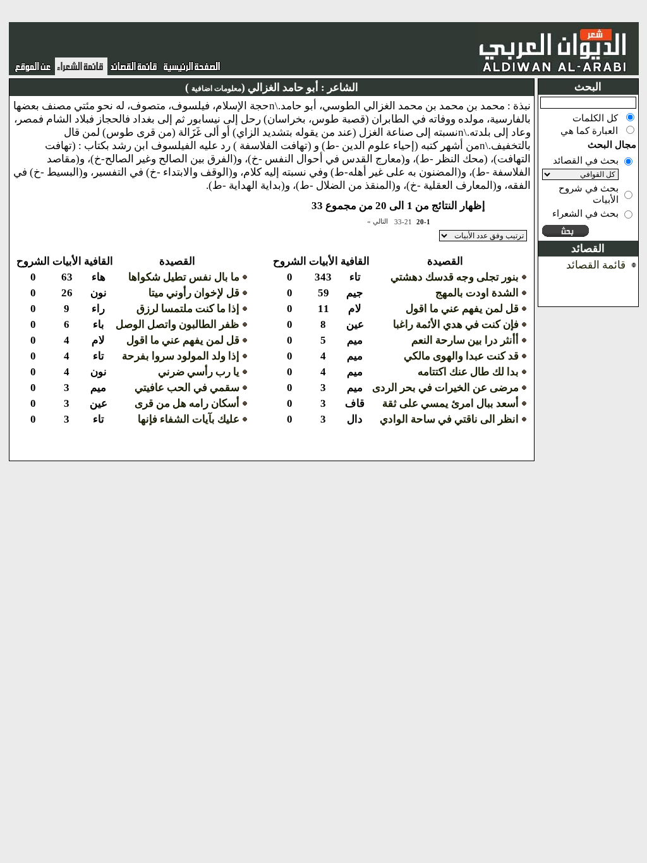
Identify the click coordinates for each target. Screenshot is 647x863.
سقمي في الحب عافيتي (187, 388)
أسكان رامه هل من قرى (187, 403)
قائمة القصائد (596, 265)
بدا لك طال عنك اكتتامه (468, 372)
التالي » (377, 221)
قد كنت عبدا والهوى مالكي (461, 356)
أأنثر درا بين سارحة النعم (465, 340)
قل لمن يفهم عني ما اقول (462, 309)
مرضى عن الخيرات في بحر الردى (445, 388)
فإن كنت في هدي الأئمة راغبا (456, 324)
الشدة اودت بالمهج (477, 293)
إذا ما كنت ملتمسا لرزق (187, 309)
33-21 (403, 222)
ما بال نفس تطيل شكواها (183, 277)
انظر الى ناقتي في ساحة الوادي (449, 419)
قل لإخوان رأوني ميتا (193, 293)
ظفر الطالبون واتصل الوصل (177, 324)
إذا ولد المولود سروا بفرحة (180, 356)
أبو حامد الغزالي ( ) (251, 87)
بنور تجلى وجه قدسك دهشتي (454, 277)
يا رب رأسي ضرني (198, 372)
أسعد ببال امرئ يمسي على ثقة (450, 403)
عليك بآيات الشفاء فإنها (188, 419)
